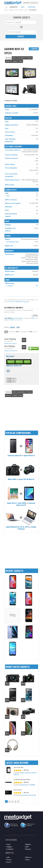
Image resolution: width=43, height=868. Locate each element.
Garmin (21, 10)
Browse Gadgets (30, 3)
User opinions (21, 57)
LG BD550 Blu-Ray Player (22, 779)
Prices (21, 61)
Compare (20, 36)
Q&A (22, 7)
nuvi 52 (26, 10)
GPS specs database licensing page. (19, 301)
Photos (8, 61)
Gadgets (14, 7)
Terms (27, 860)
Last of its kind (18, 767)
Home (6, 10)
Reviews (31, 7)
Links (8, 857)
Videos (15, 61)
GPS (16, 10)
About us (28, 857)
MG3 (32, 318)
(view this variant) (17, 318)
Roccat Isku (17, 790)
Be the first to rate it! (10, 343)
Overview (8, 57)
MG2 (30, 331)
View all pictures (11, 101)
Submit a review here (11, 351)
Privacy (8, 860)
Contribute (9, 849)
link (37, 286)
